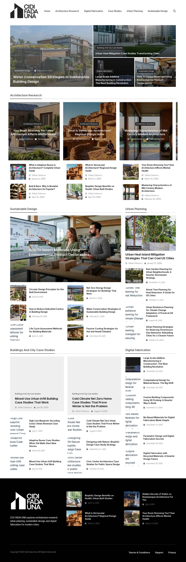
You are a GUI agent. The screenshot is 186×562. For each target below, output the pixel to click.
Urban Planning (135, 11)
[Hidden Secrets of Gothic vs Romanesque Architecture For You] (132, 499)
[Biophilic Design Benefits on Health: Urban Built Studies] (74, 192)
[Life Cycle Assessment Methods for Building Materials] (18, 332)
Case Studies (115, 11)
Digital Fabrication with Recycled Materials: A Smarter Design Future (159, 456)
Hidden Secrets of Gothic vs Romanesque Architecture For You (157, 497)
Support (159, 552)
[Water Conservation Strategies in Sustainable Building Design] (51, 56)
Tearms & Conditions (139, 552)
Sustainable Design (158, 11)
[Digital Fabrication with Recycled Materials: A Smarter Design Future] (133, 458)
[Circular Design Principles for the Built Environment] (18, 293)
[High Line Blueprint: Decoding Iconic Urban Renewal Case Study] (18, 426)
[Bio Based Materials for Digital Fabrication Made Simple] (133, 421)
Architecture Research (67, 11)
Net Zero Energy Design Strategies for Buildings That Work (101, 291)
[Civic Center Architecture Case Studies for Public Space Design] (75, 465)
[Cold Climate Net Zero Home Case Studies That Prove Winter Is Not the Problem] (94, 375)
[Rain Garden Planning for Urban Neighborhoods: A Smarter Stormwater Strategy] (134, 275)
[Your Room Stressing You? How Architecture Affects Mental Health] (131, 172)
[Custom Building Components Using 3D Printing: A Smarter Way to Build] (133, 402)
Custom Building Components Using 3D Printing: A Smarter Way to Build (158, 400)
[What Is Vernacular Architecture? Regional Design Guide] (74, 172)
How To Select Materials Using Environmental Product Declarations (154, 80)
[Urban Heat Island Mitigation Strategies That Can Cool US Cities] (150, 233)
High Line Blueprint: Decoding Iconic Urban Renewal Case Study (44, 423)
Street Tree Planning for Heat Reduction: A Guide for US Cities (160, 292)
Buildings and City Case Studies (110, 48)
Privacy (172, 552)
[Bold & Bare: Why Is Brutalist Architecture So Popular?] (18, 192)
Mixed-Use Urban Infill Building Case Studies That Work (36, 400)
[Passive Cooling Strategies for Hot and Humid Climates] (75, 332)
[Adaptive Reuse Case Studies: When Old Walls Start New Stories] (18, 445)
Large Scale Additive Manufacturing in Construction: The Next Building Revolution (113, 80)
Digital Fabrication (93, 11)
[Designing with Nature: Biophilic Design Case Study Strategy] (75, 445)
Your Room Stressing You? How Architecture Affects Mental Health (158, 168)
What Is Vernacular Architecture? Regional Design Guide (101, 168)
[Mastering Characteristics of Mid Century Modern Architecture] (131, 192)
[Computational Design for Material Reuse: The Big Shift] (133, 383)
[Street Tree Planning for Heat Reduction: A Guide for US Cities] (134, 294)
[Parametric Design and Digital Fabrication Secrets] (133, 439)
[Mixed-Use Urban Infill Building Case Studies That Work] (37, 375)
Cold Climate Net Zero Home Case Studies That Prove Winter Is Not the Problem (92, 402)
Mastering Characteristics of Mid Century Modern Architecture (157, 188)
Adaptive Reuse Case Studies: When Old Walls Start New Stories (44, 443)
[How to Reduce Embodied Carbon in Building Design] (18, 313)
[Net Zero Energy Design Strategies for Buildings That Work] (75, 293)
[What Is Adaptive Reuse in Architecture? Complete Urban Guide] (18, 172)
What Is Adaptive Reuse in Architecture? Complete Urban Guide (44, 168)
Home (47, 11)
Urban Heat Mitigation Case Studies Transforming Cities (127, 53)
